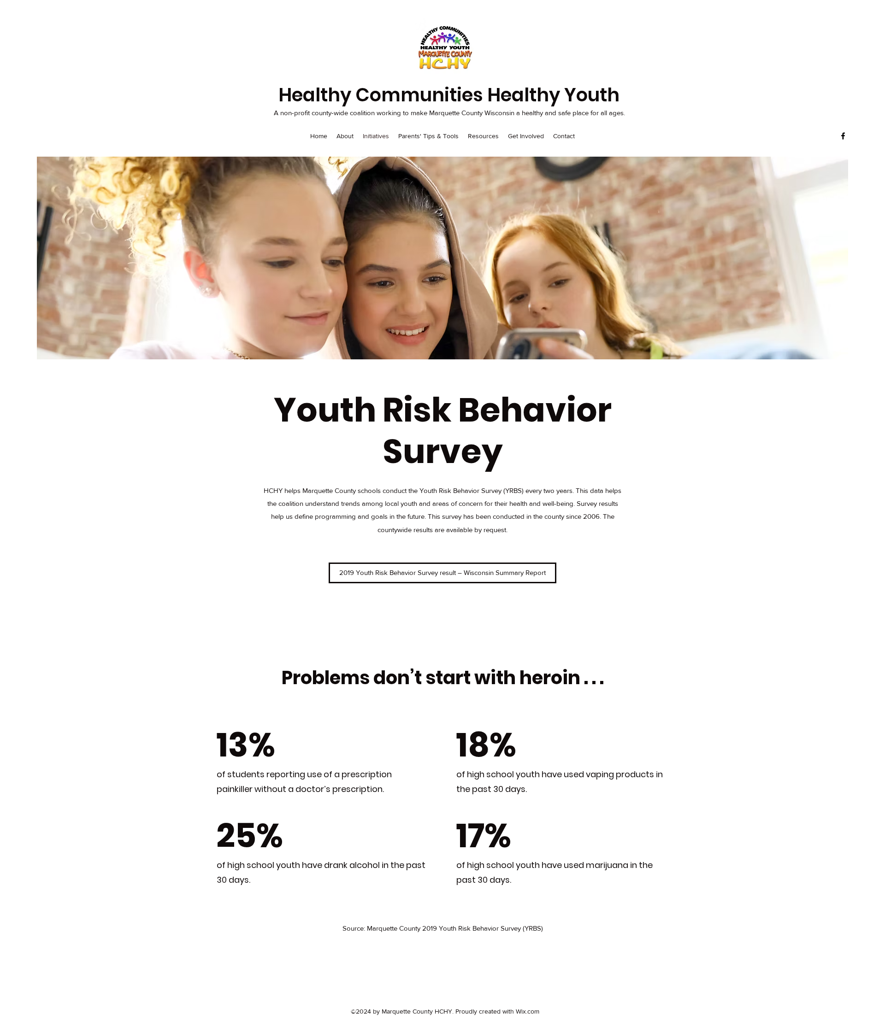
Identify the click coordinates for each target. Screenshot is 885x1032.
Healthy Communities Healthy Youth (449, 95)
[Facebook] (843, 136)
